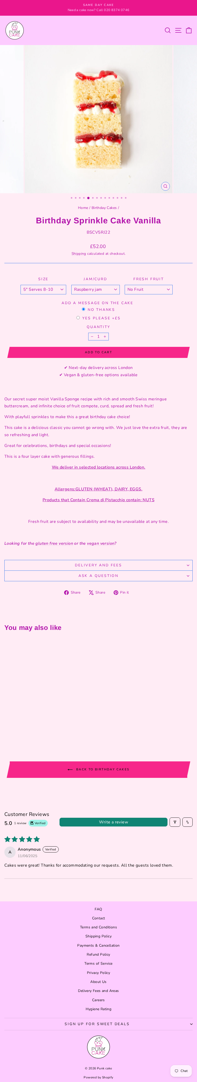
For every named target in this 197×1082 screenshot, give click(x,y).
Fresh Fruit (148, 279)
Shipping (79, 253)
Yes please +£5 (101, 318)
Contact (98, 918)
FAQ (98, 909)
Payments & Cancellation (98, 945)
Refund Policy (98, 954)
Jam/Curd (95, 279)
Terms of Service (98, 963)
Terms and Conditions (98, 927)
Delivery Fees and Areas (98, 990)
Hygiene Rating (99, 1009)
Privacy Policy (98, 972)
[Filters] (175, 822)
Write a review (113, 822)
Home (83, 207)
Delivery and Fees (98, 565)
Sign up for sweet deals (97, 1024)
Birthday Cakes (104, 207)
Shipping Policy (98, 936)
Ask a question (98, 575)
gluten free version (54, 543)
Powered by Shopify (98, 1077)
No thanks (101, 309)
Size (43, 279)
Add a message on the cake (97, 303)
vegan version (100, 543)
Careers (98, 1000)
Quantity (98, 326)
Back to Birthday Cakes (102, 769)
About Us (98, 981)
